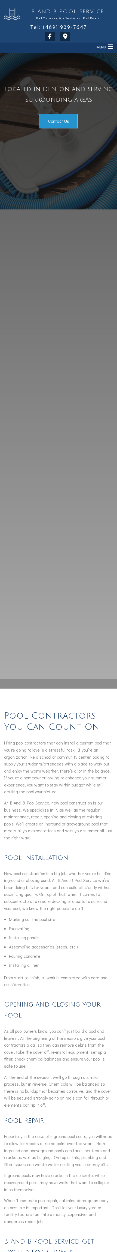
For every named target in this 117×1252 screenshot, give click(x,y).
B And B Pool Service (68, 11)
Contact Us (58, 121)
